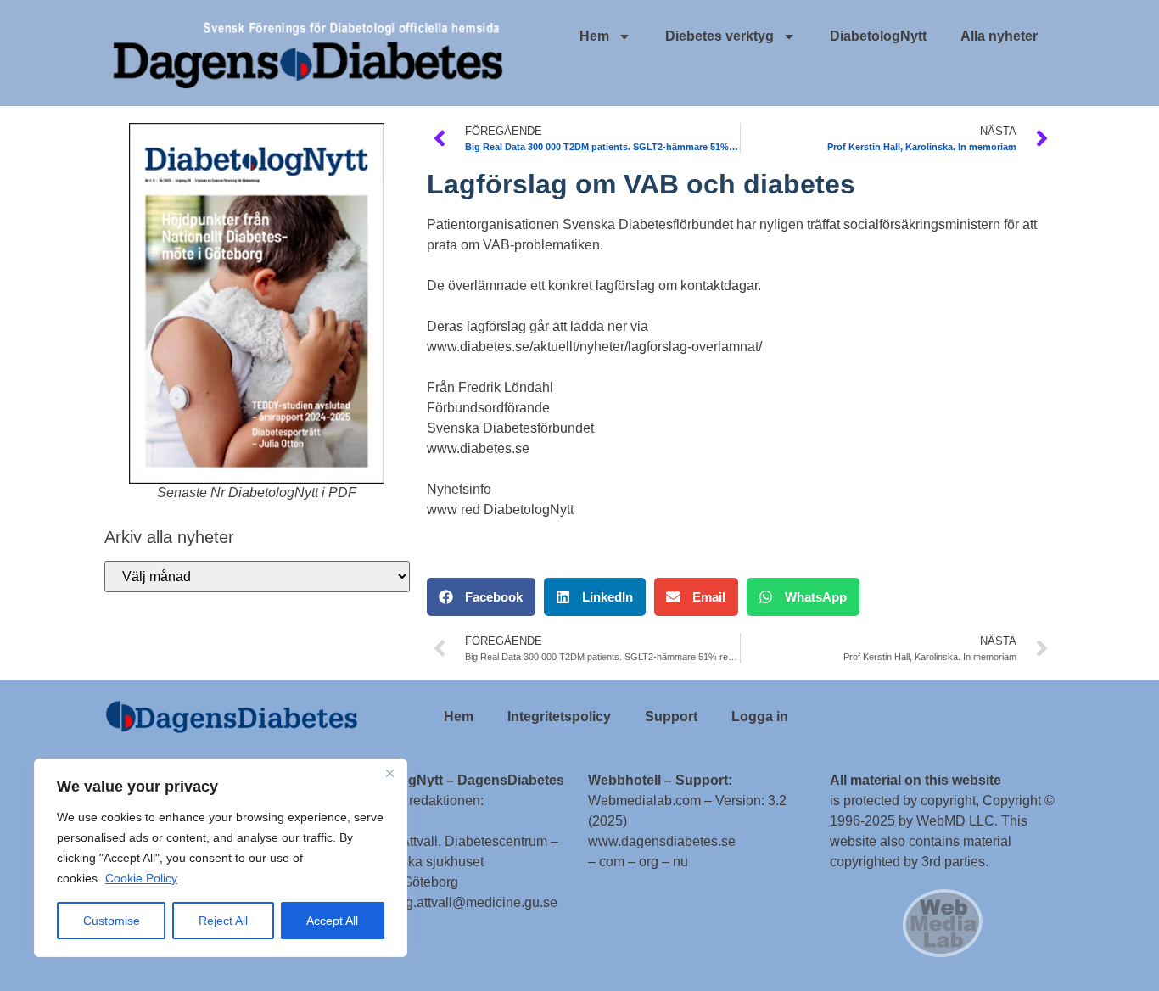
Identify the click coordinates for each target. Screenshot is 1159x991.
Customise (111, 920)
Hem (594, 36)
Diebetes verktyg (719, 36)
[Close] (389, 773)
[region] (220, 858)
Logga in (759, 716)
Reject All (223, 920)
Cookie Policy (141, 878)
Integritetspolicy (559, 716)
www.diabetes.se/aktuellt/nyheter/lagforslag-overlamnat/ (594, 346)
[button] (481, 597)
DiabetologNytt (878, 36)
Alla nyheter (999, 36)
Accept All (332, 920)
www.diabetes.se (478, 448)
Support (671, 716)
